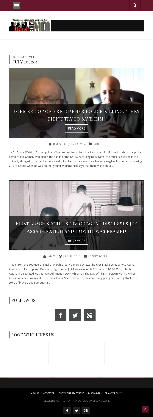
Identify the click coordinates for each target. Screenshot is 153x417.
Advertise (48, 393)
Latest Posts (97, 256)
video (98, 144)
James (57, 144)
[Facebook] (60, 315)
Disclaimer (94, 393)
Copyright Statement (71, 393)
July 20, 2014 (77, 144)
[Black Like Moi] (29, 24)
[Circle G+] (90, 315)
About (35, 393)
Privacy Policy (113, 393)
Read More (76, 128)
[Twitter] (75, 315)
